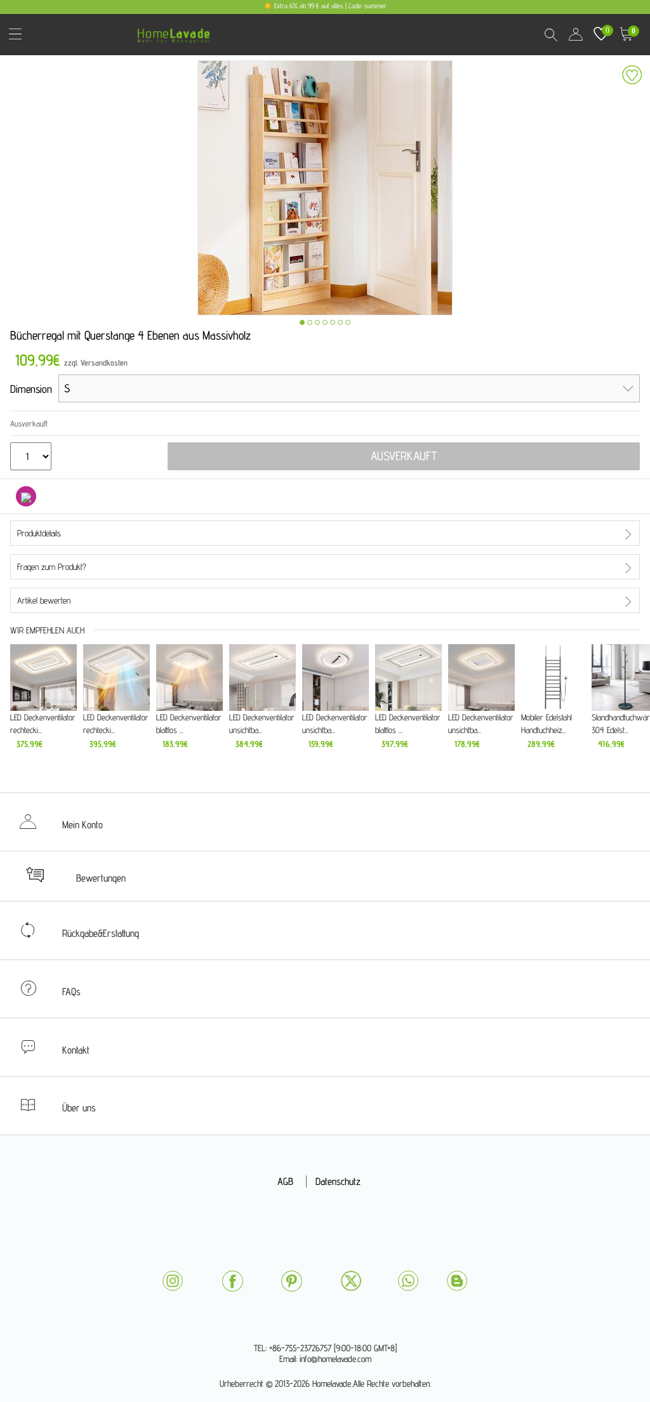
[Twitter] (351, 1281)
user (575, 34)
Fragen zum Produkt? (51, 567)
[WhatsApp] (408, 1281)
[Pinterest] (291, 1281)
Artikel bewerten (43, 600)
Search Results (550, 34)
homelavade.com (176, 31)
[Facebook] (232, 1281)
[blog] (457, 1281)
